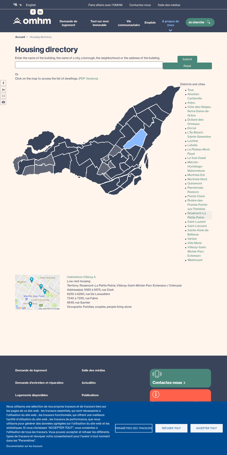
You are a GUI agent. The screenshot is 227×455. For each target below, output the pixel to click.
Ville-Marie (194, 243)
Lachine (192, 141)
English (31, 5)
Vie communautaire (129, 23)
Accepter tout (206, 428)
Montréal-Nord (197, 179)
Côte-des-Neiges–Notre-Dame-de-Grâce (199, 111)
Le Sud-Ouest (196, 158)
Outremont (194, 183)
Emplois (150, 22)
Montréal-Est (196, 175)
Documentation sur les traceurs (24, 446)
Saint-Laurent (196, 221)
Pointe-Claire (196, 196)
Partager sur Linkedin (3, 89)
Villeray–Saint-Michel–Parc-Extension (197, 251)
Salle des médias (169, 5)
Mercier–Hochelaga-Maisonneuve (196, 166)
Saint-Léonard (197, 226)
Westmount (195, 260)
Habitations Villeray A (81, 277)
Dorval (191, 128)
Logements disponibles (31, 395)
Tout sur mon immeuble (99, 23)
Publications (90, 395)
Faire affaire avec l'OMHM (105, 5)
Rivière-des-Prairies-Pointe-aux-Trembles (197, 205)
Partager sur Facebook (3, 83)
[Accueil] (31, 20)
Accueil (20, 37)
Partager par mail (3, 96)
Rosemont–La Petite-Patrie (196, 215)
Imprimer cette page (3, 102)
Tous (190, 90)
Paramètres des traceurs (133, 428)
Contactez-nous (140, 5)
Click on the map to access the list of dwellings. (56, 76)
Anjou (191, 102)
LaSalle (192, 145)
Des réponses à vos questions (178, 402)
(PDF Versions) (88, 78)
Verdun (192, 238)
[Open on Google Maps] (37, 292)
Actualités (89, 382)
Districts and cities (192, 84)
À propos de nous (170, 23)
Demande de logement (68, 23)
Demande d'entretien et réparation (39, 382)
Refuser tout (171, 428)
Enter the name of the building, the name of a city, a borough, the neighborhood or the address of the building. (87, 58)
